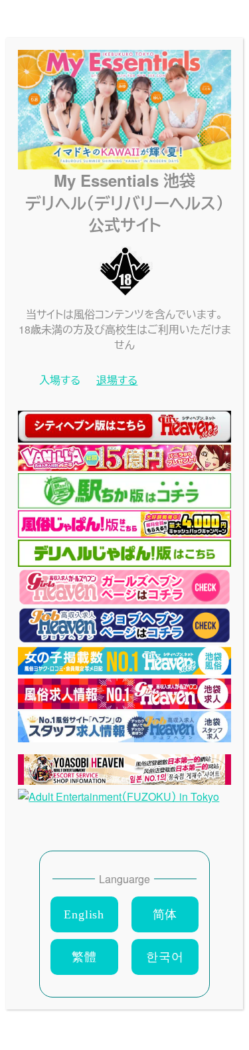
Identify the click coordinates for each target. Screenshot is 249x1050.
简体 (165, 914)
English (84, 914)
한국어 (164, 957)
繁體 (84, 957)
